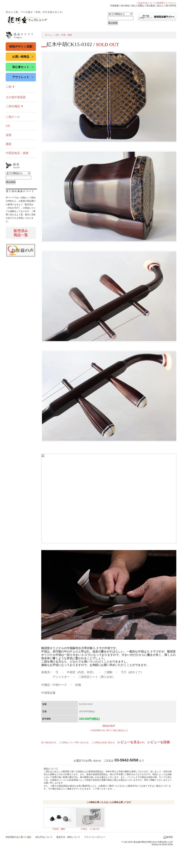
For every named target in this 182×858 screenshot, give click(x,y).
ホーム (48, 35)
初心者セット (20, 66)
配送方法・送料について (68, 837)
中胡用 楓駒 (58, 829)
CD (8, 125)
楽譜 (8, 134)
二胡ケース (13, 116)
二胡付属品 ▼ (14, 106)
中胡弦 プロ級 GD (90, 829)
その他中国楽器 (16, 97)
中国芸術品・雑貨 (17, 153)
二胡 (56, 35)
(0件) (131, 742)
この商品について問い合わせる (74, 742)
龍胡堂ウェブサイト (166, 3)
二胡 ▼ (10, 86)
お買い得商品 (20, 56)
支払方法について (43, 837)
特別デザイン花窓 (20, 46)
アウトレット (20, 76)
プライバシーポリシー (94, 837)
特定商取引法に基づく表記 (18, 837)
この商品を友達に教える (103, 742)
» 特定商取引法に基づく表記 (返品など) (109, 730)
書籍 (8, 143)
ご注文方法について (146, 3)
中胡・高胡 (66, 35)
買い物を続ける (48, 742)
